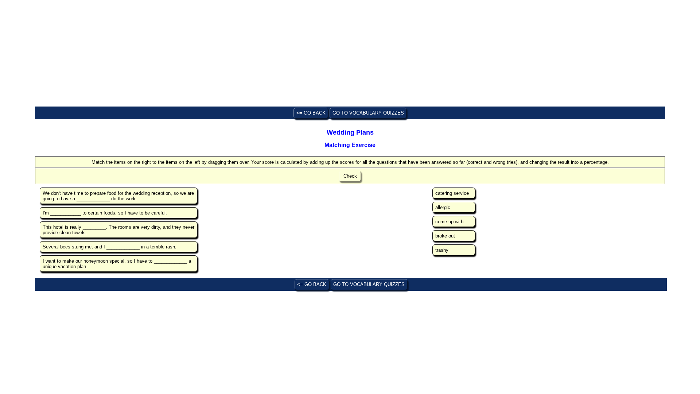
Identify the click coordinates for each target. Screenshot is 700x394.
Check (350, 176)
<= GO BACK (311, 113)
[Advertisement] (253, 54)
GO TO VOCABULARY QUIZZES (368, 113)
